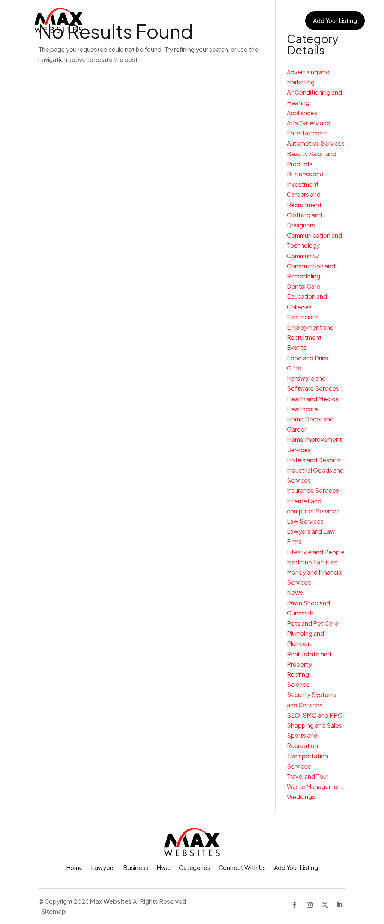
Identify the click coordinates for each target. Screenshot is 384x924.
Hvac (195, 20)
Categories (226, 20)
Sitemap (53, 911)
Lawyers (134, 20)
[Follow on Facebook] (295, 905)
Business (166, 20)
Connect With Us (273, 20)
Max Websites (111, 901)
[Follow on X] (325, 905)
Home (105, 20)
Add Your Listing (335, 20)
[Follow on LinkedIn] (340, 905)
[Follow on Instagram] (310, 905)
